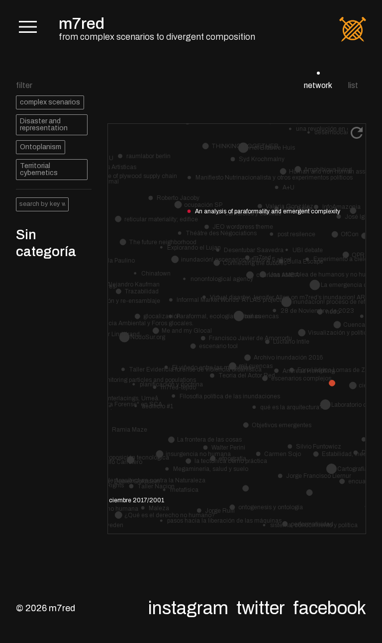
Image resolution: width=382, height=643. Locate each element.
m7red (81, 23)
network (318, 85)
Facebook (329, 608)
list (353, 85)
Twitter (260, 608)
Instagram (188, 608)
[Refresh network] (357, 133)
